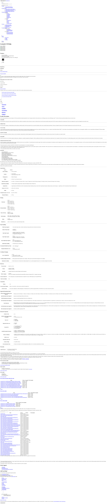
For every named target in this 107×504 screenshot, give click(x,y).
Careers (3, 483)
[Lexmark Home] (7, 0)
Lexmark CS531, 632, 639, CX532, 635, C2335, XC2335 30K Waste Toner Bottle (11, 396)
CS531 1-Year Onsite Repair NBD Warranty (6, 450)
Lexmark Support (13, 476)
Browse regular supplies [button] (3, 400)
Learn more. (30, 369)
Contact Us (3, 484)
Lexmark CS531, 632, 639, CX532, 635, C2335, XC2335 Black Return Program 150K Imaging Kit (13, 397)
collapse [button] (1, 389)
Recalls (3, 498)
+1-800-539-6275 (4, 474)
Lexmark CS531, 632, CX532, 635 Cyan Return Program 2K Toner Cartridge (10, 387)
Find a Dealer (4, 485)
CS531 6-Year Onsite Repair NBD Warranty (6, 438)
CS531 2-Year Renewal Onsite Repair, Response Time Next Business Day (10, 425)
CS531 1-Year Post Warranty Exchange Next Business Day (8, 445)
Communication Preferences (5, 488)
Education (8, 16)
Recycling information (5, 468)
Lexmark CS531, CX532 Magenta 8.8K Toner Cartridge (7, 406)
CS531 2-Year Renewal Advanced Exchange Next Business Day (9, 414)
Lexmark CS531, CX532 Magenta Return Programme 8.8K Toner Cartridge (10, 382)
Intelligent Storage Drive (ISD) (4, 439)
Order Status (3, 467)
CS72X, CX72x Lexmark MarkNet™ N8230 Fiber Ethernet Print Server (10, 430)
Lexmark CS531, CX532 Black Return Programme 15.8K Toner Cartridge (10, 381)
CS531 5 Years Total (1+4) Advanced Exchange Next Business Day (9, 426)
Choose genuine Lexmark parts (9, 10)
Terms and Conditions (5, 497)
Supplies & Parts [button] (4, 8)
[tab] (54, 104)
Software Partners (9, 23)
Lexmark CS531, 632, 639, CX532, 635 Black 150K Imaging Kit (9, 395)
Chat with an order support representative (7, 469)
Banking (8, 13)
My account (6, 37)
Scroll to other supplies (3, 376)
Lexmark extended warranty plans (9, 11)
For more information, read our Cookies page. (59, 501)
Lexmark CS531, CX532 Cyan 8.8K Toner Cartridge (7, 405)
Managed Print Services (8, 25)
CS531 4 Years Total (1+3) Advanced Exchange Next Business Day (9, 428)
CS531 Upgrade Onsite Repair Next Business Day (7, 451)
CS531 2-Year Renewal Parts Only (5, 446)
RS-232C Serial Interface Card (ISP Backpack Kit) (7, 436)
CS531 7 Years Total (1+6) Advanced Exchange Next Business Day (9, 419)
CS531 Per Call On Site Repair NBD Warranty (6, 429)
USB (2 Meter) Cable (3, 416)
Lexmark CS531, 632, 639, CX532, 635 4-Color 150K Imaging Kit (9, 394)
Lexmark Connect (4, 478)
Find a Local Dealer (3, 88)
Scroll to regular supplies (3, 370)
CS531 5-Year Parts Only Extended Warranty (6, 415)
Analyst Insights (4, 489)
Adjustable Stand (2, 413)
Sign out (6, 39)
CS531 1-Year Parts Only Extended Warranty (6, 427)
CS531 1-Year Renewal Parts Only (5, 447)
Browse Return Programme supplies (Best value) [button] (7, 378)
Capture (8, 22)
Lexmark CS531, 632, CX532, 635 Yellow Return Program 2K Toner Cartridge (11, 386)
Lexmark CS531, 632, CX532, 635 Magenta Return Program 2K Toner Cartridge (11, 385)
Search (3, 3)
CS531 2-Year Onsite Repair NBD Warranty (6, 449)
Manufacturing (9, 17)
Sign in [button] (3, 36)
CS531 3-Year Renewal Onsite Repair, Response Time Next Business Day (10, 424)
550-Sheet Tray (2, 435)
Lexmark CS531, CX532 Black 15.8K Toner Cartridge (7, 404)
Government (8, 14)
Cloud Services (9, 20)
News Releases (4, 479)
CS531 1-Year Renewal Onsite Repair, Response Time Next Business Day (10, 444)
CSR (2, 480)
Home (3, 41)
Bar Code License (2, 440)
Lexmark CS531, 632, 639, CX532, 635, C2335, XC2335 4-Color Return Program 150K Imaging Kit (14, 393)
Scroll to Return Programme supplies (5, 365)
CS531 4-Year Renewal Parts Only (5, 452)
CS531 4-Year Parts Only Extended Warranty (6, 418)
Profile (6, 38)
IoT (7, 19)
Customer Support (4, 482)
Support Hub (8, 29)
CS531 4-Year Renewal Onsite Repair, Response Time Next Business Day (10, 434)
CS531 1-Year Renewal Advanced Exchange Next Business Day (9, 417)
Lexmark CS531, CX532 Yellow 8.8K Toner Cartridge (7, 403)
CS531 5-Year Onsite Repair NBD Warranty (6, 441)
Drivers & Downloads (10, 32)
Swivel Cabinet (2, 437)
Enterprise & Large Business (9, 7)
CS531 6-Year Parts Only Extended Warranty (6, 448)
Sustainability (4, 487)
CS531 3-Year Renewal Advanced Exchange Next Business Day (9, 423)
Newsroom (3, 486)
